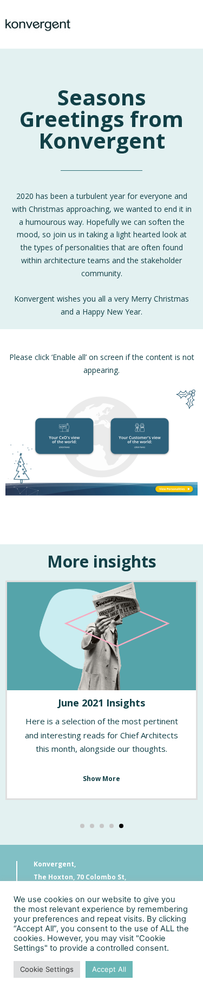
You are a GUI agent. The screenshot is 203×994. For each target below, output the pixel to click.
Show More (101, 778)
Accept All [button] (109, 969)
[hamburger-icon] (185, 24)
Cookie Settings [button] (47, 969)
